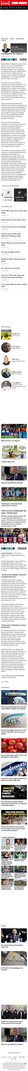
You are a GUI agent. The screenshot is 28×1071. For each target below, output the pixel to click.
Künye (9, 1057)
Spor (24, 8)
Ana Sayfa (5, 38)
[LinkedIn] (9, 59)
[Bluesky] (7, 59)
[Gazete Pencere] (5, 3)
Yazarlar (12, 38)
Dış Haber (19, 8)
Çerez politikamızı (21, 1066)
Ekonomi (11, 8)
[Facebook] (2, 59)
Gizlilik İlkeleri (22, 1057)
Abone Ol (15, 3)
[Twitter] (4, 59)
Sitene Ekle (13, 1059)
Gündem (5, 8)
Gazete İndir (23, 3)
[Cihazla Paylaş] (14, 59)
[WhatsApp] (11, 59)
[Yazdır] (16, 59)
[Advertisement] (14, 308)
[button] (21, 59)
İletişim (15, 1057)
